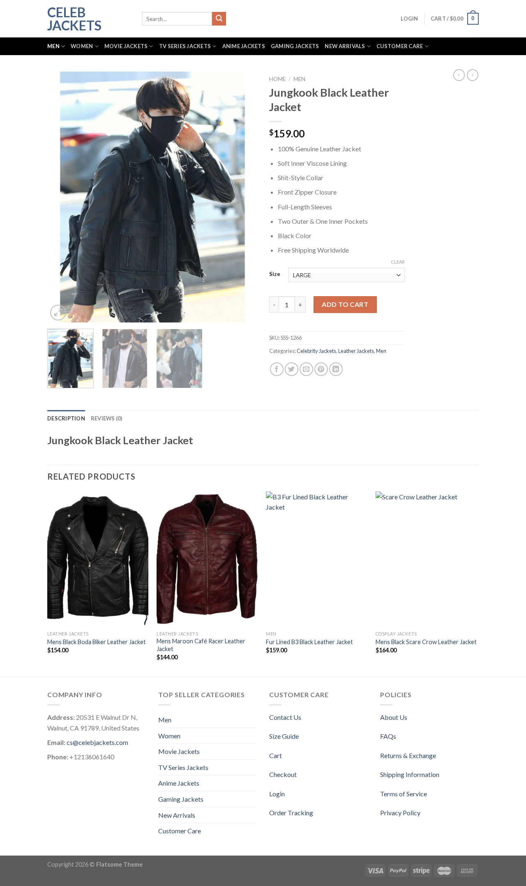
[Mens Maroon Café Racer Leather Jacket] (207, 559)
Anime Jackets (243, 46)
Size (274, 274)
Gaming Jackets (295, 46)
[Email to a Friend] (306, 369)
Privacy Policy (400, 812)
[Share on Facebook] (277, 369)
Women (82, 46)
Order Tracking (291, 812)
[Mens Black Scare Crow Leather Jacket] (426, 559)
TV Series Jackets (185, 46)
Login (277, 794)
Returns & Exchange (408, 755)
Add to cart (345, 304)
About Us (393, 717)
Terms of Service (403, 794)
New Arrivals (345, 46)
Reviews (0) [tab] (106, 418)
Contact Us (285, 717)
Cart (275, 755)
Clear (398, 261)
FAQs (388, 736)
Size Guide (284, 736)
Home (277, 79)
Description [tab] (66, 418)
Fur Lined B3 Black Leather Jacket (309, 641)
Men (53, 46)
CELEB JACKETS (74, 19)
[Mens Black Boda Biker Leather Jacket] (98, 559)
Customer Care (399, 46)
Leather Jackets (356, 351)
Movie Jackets (126, 46)
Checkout (283, 774)
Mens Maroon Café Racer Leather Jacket (201, 645)
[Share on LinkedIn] (336, 369)
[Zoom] (58, 313)
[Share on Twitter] (291, 369)
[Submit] (219, 19)
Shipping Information (409, 774)
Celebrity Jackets (316, 351)
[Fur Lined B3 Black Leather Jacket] (316, 559)
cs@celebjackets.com (97, 742)
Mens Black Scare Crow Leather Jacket (426, 641)
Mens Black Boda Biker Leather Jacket (96, 641)
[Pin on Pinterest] (321, 369)
